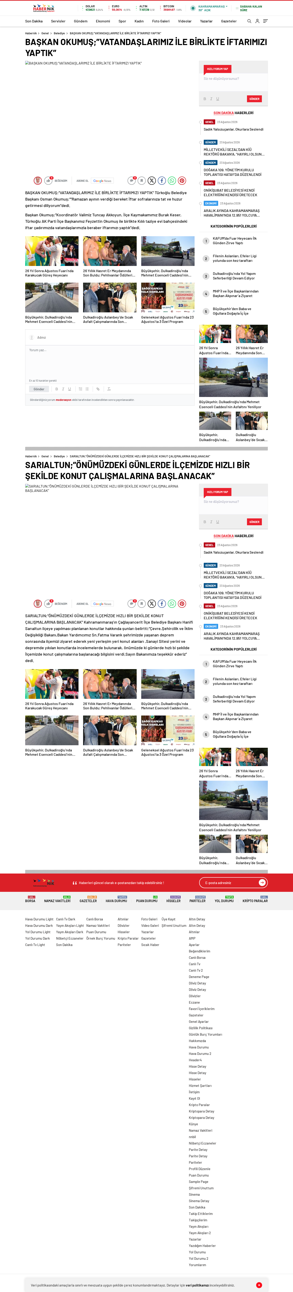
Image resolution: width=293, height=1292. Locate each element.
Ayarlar (194, 945)
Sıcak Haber (150, 945)
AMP (192, 938)
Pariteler (198, 899)
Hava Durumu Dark (39, 925)
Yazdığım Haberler (202, 1246)
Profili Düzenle (199, 1169)
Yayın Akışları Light (70, 925)
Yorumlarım (197, 1265)
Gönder (39, 389)
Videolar (185, 21)
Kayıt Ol (194, 1098)
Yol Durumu (224, 899)
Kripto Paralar (255, 899)
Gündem (80, 21)
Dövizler (124, 925)
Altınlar (123, 919)
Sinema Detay (199, 1201)
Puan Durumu (146, 899)
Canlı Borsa (94, 919)
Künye (193, 1124)
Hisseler (173, 899)
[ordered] (80, 389)
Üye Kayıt (169, 919)
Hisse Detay (197, 1066)
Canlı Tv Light (35, 945)
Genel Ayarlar (199, 1021)
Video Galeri (150, 925)
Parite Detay (198, 1149)
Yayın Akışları (198, 1226)
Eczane (194, 1002)
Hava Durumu (116, 899)
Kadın (139, 21)
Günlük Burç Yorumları (205, 1034)
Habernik (31, 33)
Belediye (59, 33)
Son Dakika (34, 21)
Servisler (58, 21)
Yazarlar (206, 21)
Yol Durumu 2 (198, 1258)
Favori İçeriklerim (201, 1009)
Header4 (195, 1060)
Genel (45, 33)
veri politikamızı (197, 1285)
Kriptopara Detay (201, 1111)
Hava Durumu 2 (200, 1053)
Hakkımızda (197, 1041)
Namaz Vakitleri (57, 899)
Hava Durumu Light (39, 919)
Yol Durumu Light (38, 932)
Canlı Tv (194, 964)
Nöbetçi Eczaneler (70, 938)
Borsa (30, 899)
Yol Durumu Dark (37, 938)
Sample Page (198, 1181)
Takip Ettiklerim (201, 1214)
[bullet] (87, 389)
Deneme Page (199, 977)
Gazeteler (229, 21)
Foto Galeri (161, 21)
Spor (122, 21)
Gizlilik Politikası (200, 1028)
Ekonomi (103, 21)
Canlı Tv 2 (196, 970)
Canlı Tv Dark (65, 919)
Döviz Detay (197, 983)
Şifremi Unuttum (174, 925)
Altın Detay (197, 919)
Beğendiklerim (199, 951)
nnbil (192, 1137)
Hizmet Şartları (200, 1085)
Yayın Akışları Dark (69, 932)
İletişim (194, 1092)
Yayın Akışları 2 (200, 1233)
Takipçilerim (198, 1220)
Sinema (194, 1194)
